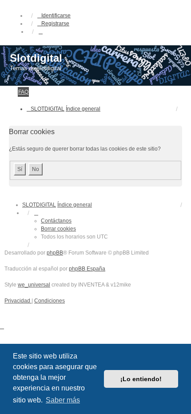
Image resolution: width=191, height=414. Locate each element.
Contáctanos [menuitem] (56, 221)
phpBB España (87, 269)
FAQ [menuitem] (23, 92)
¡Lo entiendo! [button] (141, 378)
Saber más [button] (63, 400)
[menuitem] (18, 301)
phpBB (55, 253)
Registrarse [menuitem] (55, 23)
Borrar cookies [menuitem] (58, 229)
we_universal (34, 285)
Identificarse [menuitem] (56, 15)
